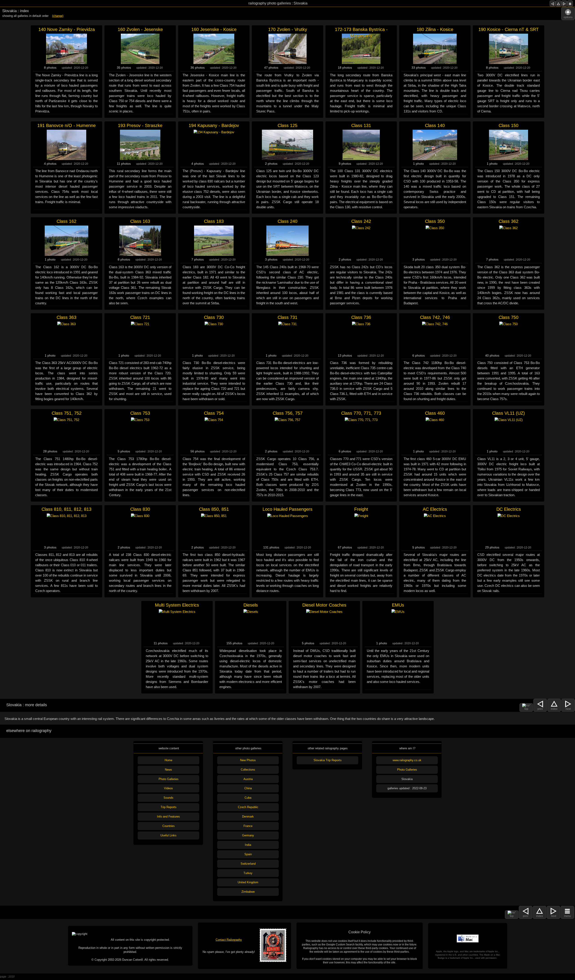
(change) (57, 16)
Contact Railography (229, 939)
